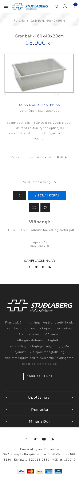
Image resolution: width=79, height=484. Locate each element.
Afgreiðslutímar (39, 376)
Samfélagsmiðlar (39, 261)
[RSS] (53, 439)
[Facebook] (26, 439)
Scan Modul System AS (39, 105)
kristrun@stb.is (56, 157)
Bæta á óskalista (45, 207)
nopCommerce (48, 449)
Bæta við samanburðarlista (34, 207)
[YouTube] (44, 439)
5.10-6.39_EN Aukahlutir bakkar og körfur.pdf (39, 230)
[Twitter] (35, 439)
